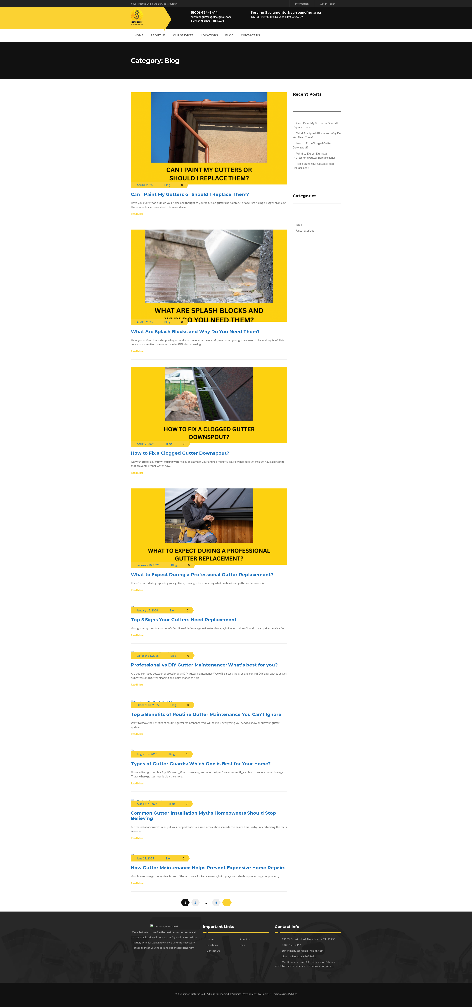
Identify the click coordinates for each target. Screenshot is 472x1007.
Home (139, 35)
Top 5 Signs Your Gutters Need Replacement (184, 619)
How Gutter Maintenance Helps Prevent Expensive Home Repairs (208, 867)
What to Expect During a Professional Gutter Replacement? (202, 574)
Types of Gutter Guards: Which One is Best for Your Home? (201, 763)
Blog (229, 35)
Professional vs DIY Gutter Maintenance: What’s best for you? (204, 665)
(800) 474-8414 (204, 13)
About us (158, 35)
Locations (209, 35)
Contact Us (250, 35)
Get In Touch (327, 3)
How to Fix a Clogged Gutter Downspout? (180, 453)
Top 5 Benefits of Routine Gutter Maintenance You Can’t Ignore (206, 714)
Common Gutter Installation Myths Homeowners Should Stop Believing (203, 815)
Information (302, 3)
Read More (137, 213)
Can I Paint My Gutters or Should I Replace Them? (190, 194)
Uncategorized (305, 230)
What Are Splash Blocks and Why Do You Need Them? (195, 331)
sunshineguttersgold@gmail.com (211, 16)
